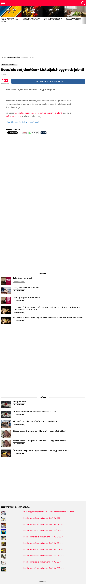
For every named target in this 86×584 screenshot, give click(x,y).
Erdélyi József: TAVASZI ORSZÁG (26, 288)
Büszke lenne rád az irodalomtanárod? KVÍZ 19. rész (43, 549)
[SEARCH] (83, 3)
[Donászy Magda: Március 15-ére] (6, 300)
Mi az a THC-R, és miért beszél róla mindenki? (73, 19)
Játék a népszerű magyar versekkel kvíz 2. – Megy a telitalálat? (39, 441)
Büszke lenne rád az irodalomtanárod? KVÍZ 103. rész (44, 537)
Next (85, 15)
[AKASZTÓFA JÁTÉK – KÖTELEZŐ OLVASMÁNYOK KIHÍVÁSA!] (11, 11)
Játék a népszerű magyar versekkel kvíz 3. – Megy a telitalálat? (39, 431)
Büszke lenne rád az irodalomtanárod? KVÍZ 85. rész (43, 518)
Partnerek (43, 581)
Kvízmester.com (13, 116)
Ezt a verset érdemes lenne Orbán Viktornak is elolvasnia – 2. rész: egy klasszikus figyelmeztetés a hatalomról (46, 308)
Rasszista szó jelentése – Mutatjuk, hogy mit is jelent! (38, 113)
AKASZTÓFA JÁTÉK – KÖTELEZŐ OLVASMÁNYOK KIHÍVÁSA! (9, 20)
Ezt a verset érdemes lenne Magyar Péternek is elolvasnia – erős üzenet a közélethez (48, 317)
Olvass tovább (19, 281)
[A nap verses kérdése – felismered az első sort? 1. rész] (6, 414)
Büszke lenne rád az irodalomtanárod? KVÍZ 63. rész (43, 568)
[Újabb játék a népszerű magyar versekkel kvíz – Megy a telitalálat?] (6, 453)
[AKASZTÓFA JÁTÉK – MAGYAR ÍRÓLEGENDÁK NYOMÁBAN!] (32, 11)
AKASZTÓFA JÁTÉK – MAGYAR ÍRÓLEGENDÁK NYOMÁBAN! (32, 19)
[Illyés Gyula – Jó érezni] (6, 281)
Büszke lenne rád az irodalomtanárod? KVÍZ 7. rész (43, 562)
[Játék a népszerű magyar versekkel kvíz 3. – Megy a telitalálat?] (6, 434)
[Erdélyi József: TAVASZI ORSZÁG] (6, 290)
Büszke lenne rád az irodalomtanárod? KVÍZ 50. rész (43, 556)
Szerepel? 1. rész (19, 402)
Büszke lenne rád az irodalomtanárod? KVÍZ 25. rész (43, 524)
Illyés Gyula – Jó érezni (22, 278)
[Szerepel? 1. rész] (6, 404)
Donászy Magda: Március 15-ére (26, 297)
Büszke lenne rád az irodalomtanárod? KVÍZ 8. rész (43, 543)
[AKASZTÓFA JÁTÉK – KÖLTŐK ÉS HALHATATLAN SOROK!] (53, 11)
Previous (1, 15)
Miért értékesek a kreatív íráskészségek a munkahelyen (36, 421)
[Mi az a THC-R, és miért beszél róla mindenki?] (75, 11)
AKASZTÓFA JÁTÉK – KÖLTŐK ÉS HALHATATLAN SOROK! (53, 19)
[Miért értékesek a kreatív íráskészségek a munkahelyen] (6, 424)
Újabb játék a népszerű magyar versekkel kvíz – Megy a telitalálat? (40, 450)
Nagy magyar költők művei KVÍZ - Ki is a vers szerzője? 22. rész (48, 512)
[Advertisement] (43, 39)
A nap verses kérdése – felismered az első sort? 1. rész (35, 411)
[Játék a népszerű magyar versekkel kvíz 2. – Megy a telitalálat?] (6, 443)
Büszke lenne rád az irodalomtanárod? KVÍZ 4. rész (43, 531)
